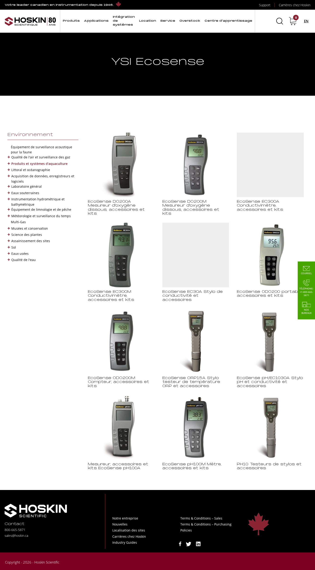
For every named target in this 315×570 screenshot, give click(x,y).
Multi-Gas (18, 222)
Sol (13, 247)
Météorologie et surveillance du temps (41, 216)
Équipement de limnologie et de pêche (41, 209)
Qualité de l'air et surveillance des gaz (40, 157)
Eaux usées (20, 253)
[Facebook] (180, 543)
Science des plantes (26, 234)
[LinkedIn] (198, 543)
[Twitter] (188, 543)
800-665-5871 (15, 530)
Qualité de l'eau (23, 260)
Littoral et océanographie (30, 170)
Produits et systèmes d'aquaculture (39, 163)
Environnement (30, 135)
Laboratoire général (26, 186)
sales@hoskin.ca (16, 535)
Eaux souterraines (25, 193)
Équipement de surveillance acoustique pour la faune (41, 149)
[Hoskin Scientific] (30, 21)
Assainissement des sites (30, 241)
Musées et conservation (29, 228)
